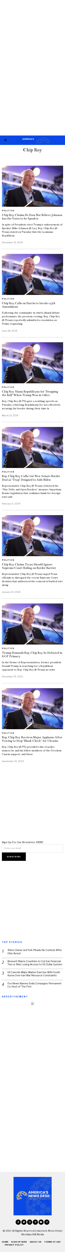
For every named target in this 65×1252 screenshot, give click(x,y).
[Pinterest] (35, 1222)
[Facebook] (18, 1222)
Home (5, 1242)
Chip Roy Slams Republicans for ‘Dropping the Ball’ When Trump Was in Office (30, 393)
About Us (35, 1242)
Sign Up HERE (19, 1242)
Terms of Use (52, 1242)
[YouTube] (41, 1222)
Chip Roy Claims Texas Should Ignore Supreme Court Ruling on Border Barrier (29, 566)
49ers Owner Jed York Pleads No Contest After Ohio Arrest (34, 952)
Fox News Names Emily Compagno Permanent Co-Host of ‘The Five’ (34, 985)
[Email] (46, 1222)
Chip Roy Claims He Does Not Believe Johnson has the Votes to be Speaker (32, 216)
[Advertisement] (32, 34)
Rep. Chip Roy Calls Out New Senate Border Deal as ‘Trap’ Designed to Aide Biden (31, 477)
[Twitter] (24, 1222)
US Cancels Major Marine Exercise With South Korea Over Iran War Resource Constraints (33, 974)
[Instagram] (29, 1222)
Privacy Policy (14, 1245)
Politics (8, 210)
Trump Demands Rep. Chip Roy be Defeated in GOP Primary (32, 654)
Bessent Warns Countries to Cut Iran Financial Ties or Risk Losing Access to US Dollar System (34, 963)
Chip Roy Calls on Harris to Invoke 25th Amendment (28, 305)
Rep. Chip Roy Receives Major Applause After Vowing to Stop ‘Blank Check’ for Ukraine (32, 739)
